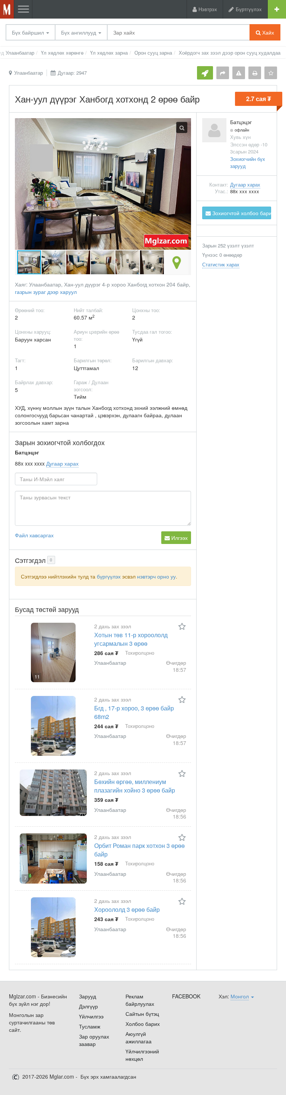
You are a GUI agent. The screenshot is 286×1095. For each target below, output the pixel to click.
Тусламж (89, 1026)
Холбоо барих (142, 1023)
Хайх (267, 32)
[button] (54, 262)
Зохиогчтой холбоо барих (241, 213)
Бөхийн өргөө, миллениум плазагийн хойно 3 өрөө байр (134, 785)
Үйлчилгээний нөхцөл (142, 1054)
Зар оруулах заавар (94, 1040)
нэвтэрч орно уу (156, 576)
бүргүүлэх (109, 576)
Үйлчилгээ (91, 1016)
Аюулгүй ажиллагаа (138, 1037)
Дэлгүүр (88, 1006)
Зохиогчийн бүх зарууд (247, 162)
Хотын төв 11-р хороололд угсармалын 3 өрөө (131, 639)
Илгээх (179, 537)
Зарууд (87, 996)
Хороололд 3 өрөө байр (127, 909)
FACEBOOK (186, 996)
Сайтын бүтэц (142, 1013)
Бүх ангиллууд (79, 32)
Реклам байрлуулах (139, 999)
